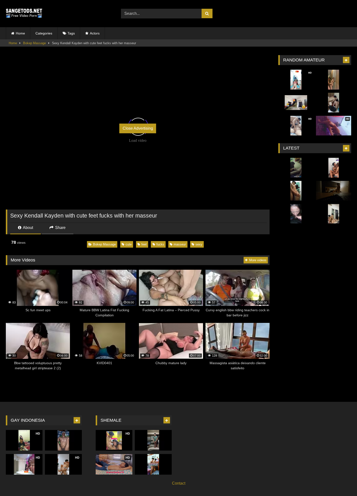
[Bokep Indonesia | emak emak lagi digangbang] (333, 103)
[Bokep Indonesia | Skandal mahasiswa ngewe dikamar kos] (296, 168)
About (27, 228)
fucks (160, 244)
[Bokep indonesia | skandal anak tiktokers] (333, 214)
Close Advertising (138, 128)
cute (129, 244)
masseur (180, 244)
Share (60, 228)
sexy (199, 244)
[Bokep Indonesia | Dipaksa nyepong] (296, 214)
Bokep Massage (34, 43)
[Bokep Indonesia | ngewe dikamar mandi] (333, 80)
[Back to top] (342, 481)
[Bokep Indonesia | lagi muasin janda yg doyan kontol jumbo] (296, 191)
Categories (43, 33)
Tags (71, 33)
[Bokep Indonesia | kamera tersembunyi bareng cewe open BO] (333, 191)
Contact (178, 483)
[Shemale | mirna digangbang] (153, 464)
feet (144, 244)
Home (20, 33)
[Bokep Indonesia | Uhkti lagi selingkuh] (296, 103)
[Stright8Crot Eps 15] (333, 168)
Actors (95, 33)
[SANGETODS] (24, 14)
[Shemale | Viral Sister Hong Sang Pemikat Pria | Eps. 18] (153, 440)
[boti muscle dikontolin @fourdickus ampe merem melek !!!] (63, 440)
